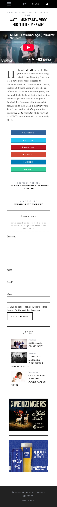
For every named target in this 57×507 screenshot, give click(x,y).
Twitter (29, 140)
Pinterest (29, 147)
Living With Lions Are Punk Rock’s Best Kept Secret (27, 361)
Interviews (33, 372)
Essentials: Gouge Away (35, 344)
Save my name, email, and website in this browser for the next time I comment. (27, 308)
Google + (29, 155)
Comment (11, 236)
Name (10, 269)
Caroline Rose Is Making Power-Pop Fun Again (28, 380)
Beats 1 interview (34, 105)
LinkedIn (28, 162)
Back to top (27, 500)
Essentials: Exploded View (28, 203)
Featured (32, 339)
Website (11, 294)
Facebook (29, 133)
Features (27, 12)
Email (29, 169)
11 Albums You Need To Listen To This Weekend (29, 185)
